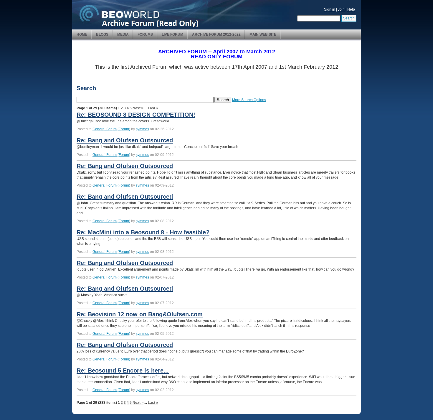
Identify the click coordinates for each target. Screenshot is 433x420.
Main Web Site (262, 34)
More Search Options (249, 100)
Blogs (102, 34)
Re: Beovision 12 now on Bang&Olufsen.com (140, 314)
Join (341, 9)
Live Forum (172, 34)
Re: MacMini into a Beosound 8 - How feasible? (143, 232)
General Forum (104, 129)
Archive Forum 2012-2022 (216, 34)
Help (351, 9)
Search (349, 18)
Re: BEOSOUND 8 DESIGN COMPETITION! (136, 114)
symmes (142, 129)
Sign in (330, 9)
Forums (145, 34)
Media (123, 34)
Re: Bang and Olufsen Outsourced (125, 140)
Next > (138, 108)
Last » (153, 108)
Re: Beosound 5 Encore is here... (123, 370)
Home (82, 34)
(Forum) (124, 129)
